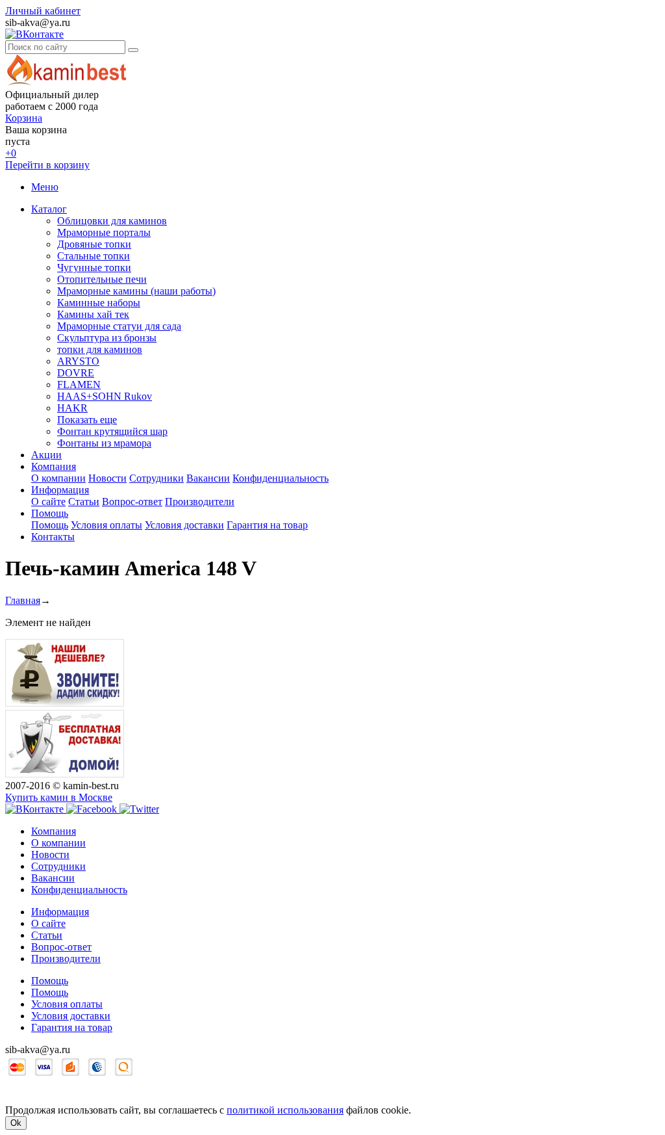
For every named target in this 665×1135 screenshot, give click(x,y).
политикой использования (285, 1109)
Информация (60, 489)
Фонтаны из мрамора (104, 443)
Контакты (53, 536)
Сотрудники (156, 478)
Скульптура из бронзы (107, 337)
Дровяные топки (94, 244)
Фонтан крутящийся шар (112, 431)
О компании (58, 478)
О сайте (48, 501)
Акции (46, 454)
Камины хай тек (93, 314)
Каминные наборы (98, 302)
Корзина (23, 118)
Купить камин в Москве (58, 797)
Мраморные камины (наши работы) (136, 290)
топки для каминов (99, 349)
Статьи (83, 501)
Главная (22, 600)
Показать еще (87, 419)
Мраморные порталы (104, 232)
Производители (199, 501)
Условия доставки (184, 524)
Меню (44, 186)
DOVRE (75, 372)
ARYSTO (78, 361)
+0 (10, 153)
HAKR (72, 407)
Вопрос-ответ (132, 501)
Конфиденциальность (280, 478)
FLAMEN (79, 384)
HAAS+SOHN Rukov (104, 396)
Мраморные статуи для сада (119, 326)
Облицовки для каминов (112, 220)
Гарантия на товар (267, 524)
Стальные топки (93, 255)
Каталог (49, 209)
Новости (107, 478)
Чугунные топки (94, 267)
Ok (15, 1123)
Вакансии (208, 478)
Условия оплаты (106, 524)
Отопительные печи (102, 279)
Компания (53, 466)
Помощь (49, 513)
